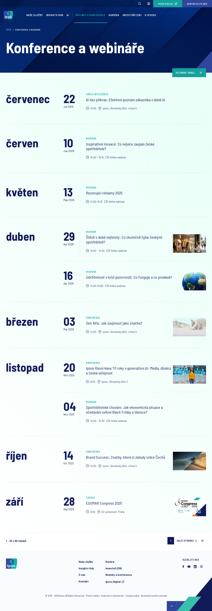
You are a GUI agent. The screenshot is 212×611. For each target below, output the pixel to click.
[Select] (148, 3)
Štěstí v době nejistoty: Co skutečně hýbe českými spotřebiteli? (124, 239)
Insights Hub (54, 15)
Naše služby (34, 15)
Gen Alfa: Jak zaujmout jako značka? (114, 323)
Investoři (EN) (132, 15)
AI (68, 15)
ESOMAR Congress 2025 (104, 503)
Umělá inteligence (97, 94)
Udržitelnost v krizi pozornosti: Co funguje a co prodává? (129, 277)
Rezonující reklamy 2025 (104, 192)
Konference (93, 317)
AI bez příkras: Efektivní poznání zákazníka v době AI (125, 99)
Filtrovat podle (185, 72)
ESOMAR (90, 497)
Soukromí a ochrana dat (112, 595)
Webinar (91, 138)
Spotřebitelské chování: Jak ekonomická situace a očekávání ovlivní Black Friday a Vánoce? (124, 409)
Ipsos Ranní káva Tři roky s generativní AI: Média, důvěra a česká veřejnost (128, 370)
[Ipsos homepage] (9, 15)
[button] (139, 3)
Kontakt (84, 581)
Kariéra (114, 15)
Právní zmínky (92, 595)
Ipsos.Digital (165, 3)
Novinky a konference (90, 15)
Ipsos (8, 29)
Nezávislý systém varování (154, 595)
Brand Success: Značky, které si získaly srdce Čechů (125, 457)
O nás (82, 574)
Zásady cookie (132, 595)
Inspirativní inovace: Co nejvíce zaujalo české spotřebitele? (120, 146)
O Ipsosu (150, 15)
